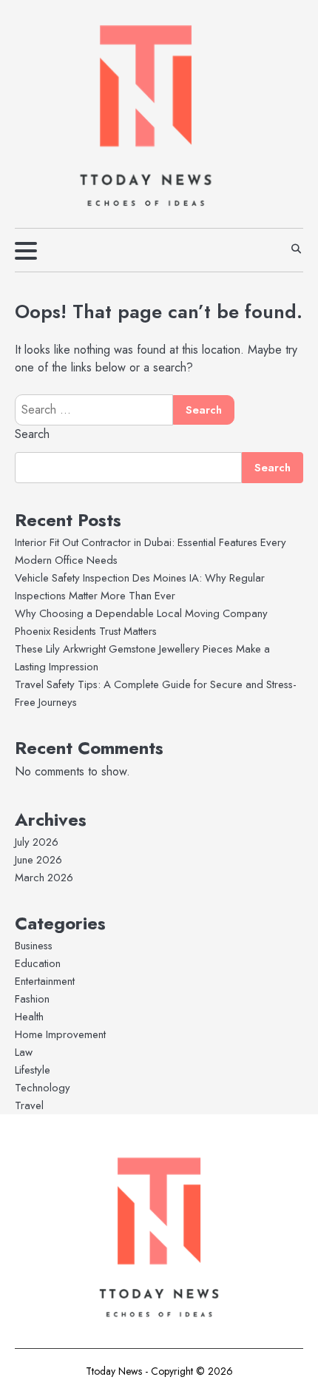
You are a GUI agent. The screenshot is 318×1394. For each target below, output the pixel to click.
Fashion (32, 999)
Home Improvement (60, 1034)
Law (24, 1052)
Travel (29, 1105)
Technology (42, 1088)
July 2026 (36, 842)
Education (38, 963)
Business (34, 945)
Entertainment (45, 981)
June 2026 (38, 860)
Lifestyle (32, 1070)
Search (32, 433)
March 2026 (44, 877)
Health (29, 1017)
